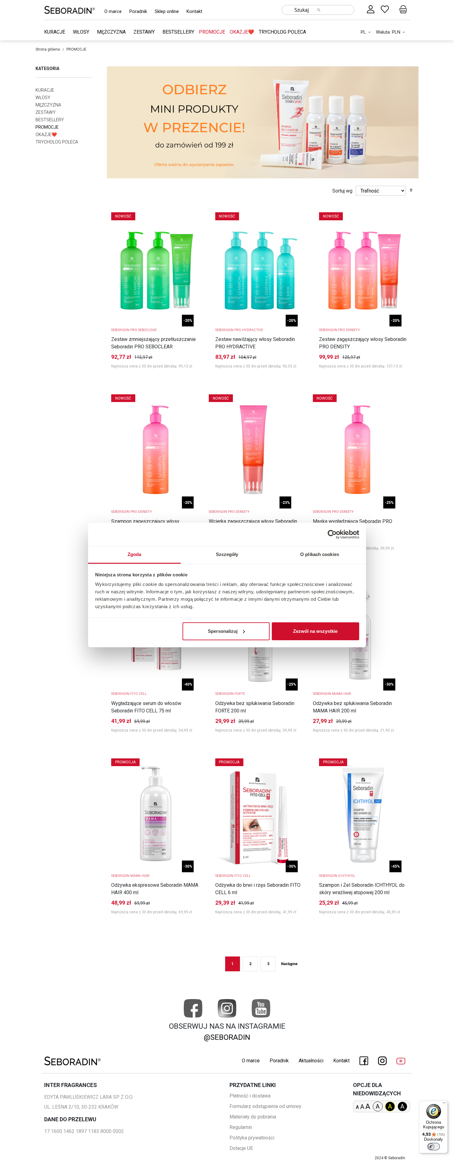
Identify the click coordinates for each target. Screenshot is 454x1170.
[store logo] (69, 10)
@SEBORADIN (227, 1037)
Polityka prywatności (251, 1138)
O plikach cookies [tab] (319, 554)
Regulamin (240, 1127)
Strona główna (48, 49)
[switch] (433, 1146)
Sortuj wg (342, 191)
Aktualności (311, 1061)
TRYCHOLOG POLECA (282, 32)
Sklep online (167, 11)
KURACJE (55, 32)
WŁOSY (81, 32)
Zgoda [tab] (134, 554)
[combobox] (318, 10)
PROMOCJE (212, 32)
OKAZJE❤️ (242, 32)
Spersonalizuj (223, 631)
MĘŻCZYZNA (112, 32)
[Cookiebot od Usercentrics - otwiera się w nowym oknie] (332, 534)
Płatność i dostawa (250, 1096)
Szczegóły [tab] (227, 554)
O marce (113, 11)
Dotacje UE (241, 1148)
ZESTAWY (144, 32)
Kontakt (194, 11)
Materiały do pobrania (252, 1117)
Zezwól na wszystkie (315, 631)
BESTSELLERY (178, 32)
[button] (367, 32)
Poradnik (138, 11)
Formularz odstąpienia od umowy (265, 1106)
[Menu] (444, 1104)
